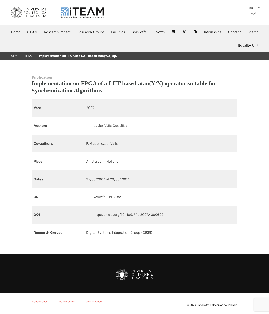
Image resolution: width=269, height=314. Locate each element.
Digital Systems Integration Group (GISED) (120, 232)
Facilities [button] (118, 32)
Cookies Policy (93, 301)
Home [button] (15, 32)
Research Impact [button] (57, 32)
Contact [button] (234, 32)
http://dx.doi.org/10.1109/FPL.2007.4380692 (129, 215)
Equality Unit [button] (248, 45)
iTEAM (28, 56)
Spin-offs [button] (139, 32)
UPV (14, 56)
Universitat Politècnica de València (216, 304)
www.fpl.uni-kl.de (107, 197)
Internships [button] (212, 32)
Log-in (254, 13)
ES (259, 8)
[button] (253, 32)
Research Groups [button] (90, 32)
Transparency (40, 301)
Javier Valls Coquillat (110, 125)
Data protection (66, 301)
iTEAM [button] (32, 32)
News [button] (160, 32)
